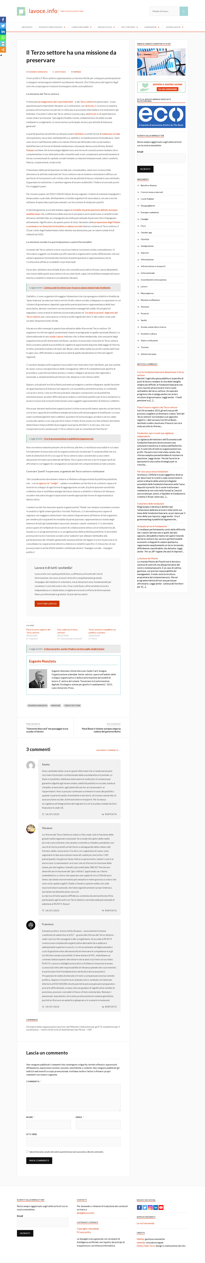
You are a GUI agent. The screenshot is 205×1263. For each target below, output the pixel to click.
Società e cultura (149, 333)
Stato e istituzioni (149, 340)
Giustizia (145, 239)
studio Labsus (56, 336)
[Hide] (1, 55)
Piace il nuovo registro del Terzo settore (157, 407)
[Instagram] (150, 1207)
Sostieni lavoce (173, 27)
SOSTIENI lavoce (47, 603)
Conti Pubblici (147, 199)
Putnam (30, 150)
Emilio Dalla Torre (146, 1245)
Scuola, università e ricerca (153, 327)
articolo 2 (91, 105)
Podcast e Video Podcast (50, 27)
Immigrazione (147, 246)
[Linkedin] (3, 32)
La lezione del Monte (147, 558)
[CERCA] (183, 11)
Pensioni (145, 306)
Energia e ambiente (150, 212)
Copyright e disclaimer (88, 1228)
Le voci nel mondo (145, 1223)
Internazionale (148, 273)
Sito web (31, 1134)
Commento (33, 1081)
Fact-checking (128, 27)
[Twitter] (3, 26)
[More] (3, 50)
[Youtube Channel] (161, 1207)
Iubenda (141, 1242)
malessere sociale (111, 133)
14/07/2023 (60, 72)
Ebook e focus (105, 27)
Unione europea (148, 354)
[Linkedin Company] (155, 1207)
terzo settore (72, 705)
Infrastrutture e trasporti (153, 266)
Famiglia (144, 219)
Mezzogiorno (147, 293)
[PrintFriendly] (3, 44)
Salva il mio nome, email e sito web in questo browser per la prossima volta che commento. (66, 1152)
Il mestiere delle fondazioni (150, 503)
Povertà (145, 313)
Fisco (143, 226)
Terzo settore (87, 101)
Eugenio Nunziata (38, 72)
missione (55, 705)
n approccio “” (47, 483)
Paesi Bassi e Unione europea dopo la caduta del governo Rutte (101, 730)
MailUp (140, 1239)
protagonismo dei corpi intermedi (55, 101)
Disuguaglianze (148, 205)
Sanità (144, 320)
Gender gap (146, 232)
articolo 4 (93, 113)
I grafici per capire (80, 27)
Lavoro (144, 286)
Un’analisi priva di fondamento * (153, 526)
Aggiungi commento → (108, 750)
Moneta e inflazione (150, 300)
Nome (30, 1117)
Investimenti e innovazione (153, 279)
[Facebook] (3, 20)
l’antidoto (79, 133)
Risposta (111, 814)
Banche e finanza (149, 185)
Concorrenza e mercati (152, 192)
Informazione (147, 259)
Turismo (145, 347)
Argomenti (27, 27)
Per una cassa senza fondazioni (152, 471)
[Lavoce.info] (39, 11)
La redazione (150, 27)
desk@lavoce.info (85, 1213)
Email (80, 1117)
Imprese (77, 72)
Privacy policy (84, 1232)
